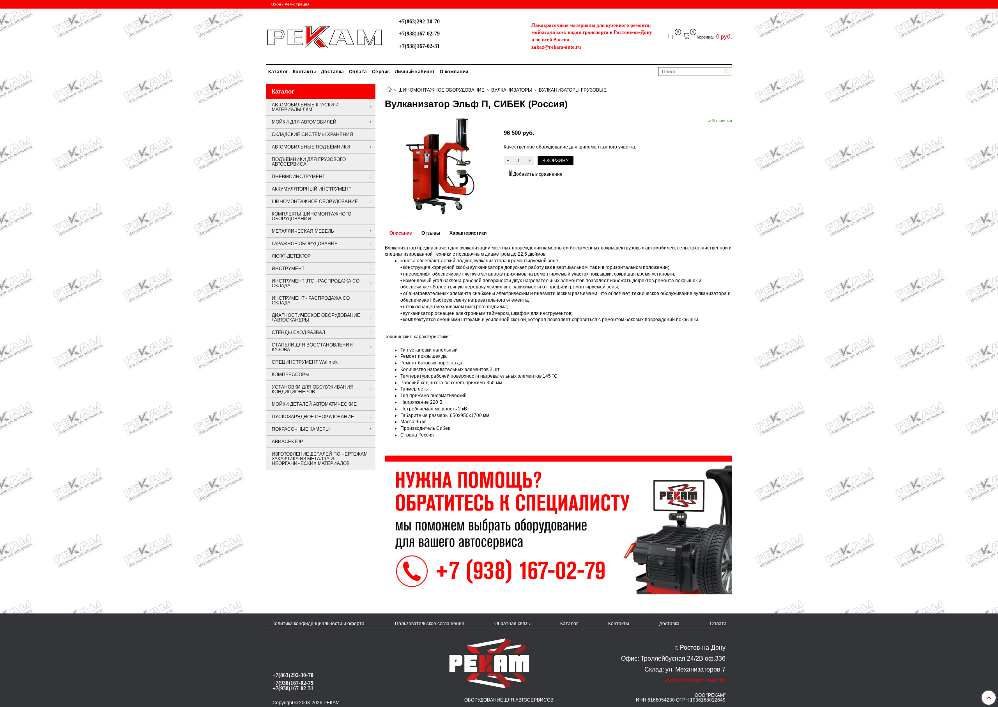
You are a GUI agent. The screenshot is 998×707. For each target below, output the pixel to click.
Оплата (358, 71)
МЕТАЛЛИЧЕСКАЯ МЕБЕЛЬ (303, 231)
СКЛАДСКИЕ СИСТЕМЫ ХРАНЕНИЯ (312, 134)
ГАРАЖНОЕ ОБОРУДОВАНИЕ (305, 243)
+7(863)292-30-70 (419, 21)
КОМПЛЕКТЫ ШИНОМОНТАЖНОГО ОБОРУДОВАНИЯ (311, 216)
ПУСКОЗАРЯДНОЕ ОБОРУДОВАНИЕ (313, 416)
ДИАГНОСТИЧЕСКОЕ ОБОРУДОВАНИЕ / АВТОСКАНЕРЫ (316, 318)
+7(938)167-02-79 (419, 33)
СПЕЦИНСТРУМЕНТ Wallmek (305, 362)
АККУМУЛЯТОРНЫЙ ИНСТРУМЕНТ (311, 189)
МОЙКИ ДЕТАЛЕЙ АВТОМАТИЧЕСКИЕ (314, 404)
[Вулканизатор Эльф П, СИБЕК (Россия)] (439, 165)
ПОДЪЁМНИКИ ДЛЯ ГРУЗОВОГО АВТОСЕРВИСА (309, 162)
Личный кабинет (415, 71)
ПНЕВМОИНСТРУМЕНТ (298, 176)
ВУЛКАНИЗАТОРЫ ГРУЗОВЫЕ (573, 90)
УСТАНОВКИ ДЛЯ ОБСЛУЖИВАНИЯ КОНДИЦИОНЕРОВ (313, 389)
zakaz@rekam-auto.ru (556, 47)
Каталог (278, 71)
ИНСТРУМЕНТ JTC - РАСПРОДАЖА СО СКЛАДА (315, 283)
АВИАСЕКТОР (287, 441)
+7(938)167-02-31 (419, 46)
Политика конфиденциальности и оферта (318, 623)
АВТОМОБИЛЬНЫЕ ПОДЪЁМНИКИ (311, 147)
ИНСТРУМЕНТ (288, 268)
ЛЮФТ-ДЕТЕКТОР (291, 256)
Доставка (332, 71)
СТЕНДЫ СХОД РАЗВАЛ (298, 332)
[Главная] (389, 90)
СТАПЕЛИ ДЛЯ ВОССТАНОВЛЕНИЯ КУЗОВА (312, 347)
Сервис (381, 71)
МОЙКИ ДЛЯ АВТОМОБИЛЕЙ (304, 122)
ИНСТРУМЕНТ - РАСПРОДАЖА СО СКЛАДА (311, 300)
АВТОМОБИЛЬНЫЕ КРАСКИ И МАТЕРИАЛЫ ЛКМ (305, 107)
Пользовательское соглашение (429, 623)
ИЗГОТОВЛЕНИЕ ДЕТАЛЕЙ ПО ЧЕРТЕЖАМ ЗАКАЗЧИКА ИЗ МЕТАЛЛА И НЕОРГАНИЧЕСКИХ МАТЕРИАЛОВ (320, 458)
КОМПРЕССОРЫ (291, 374)
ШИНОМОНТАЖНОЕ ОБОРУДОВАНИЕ (441, 90)
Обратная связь (512, 623)
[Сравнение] (671, 36)
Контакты (304, 71)
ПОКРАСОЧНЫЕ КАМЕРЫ (301, 429)
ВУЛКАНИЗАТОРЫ (511, 90)
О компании (454, 71)
